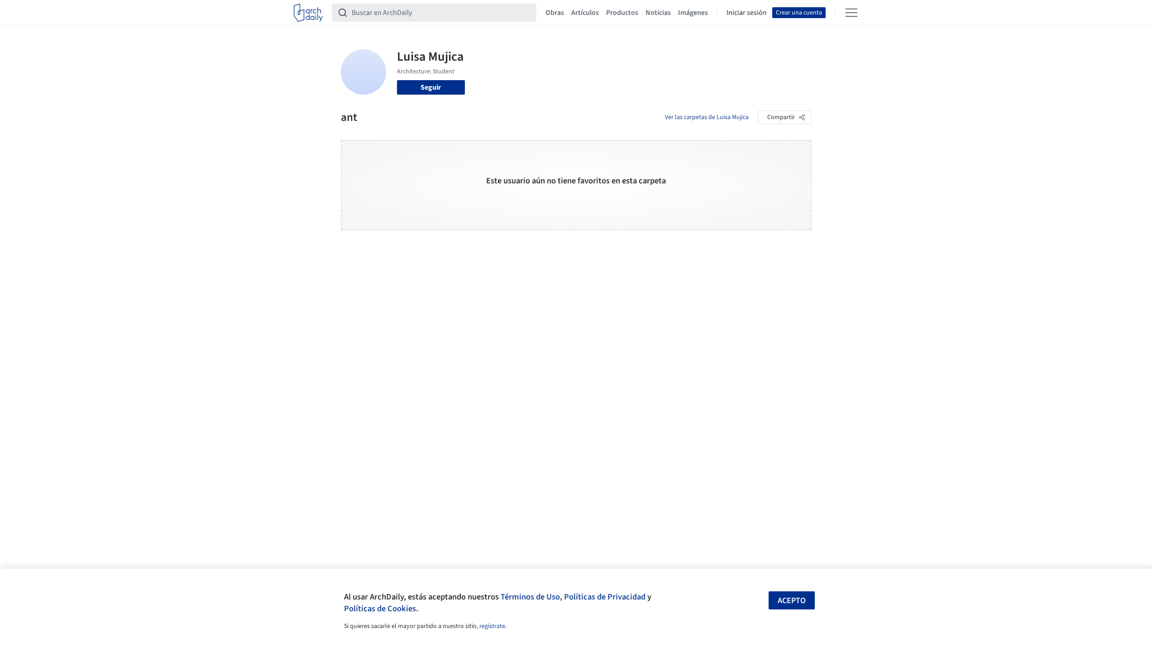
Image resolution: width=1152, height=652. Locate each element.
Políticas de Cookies (380, 608)
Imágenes (693, 13)
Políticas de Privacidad (604, 597)
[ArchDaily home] (308, 13)
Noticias (658, 13)
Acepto (792, 600)
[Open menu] (851, 12)
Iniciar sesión (747, 13)
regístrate (492, 626)
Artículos (585, 13)
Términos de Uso (530, 597)
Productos (622, 13)
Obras (554, 13)
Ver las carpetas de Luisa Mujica (707, 117)
